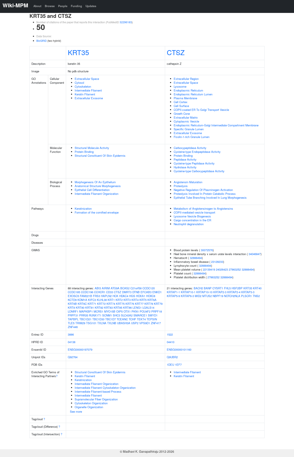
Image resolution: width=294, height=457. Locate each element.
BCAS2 (125, 288)
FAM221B (86, 296)
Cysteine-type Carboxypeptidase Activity (199, 171)
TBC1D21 (85, 319)
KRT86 (127, 307)
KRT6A (151, 300)
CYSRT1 (217, 288)
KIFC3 (92, 300)
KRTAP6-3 (187, 296)
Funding (76, 6)
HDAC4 (123, 296)
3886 (71, 334)
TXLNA (101, 323)
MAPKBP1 (86, 311)
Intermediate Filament (88, 90)
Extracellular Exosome (89, 98)
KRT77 (139, 304)
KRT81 (89, 307)
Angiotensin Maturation (188, 182)
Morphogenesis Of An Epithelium (95, 182)
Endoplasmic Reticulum (188, 90)
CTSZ (176, 52)
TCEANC (122, 319)
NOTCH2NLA (232, 296)
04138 (71, 342)
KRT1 (111, 300)
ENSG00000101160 (179, 349)
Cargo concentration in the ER (192, 220)
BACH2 (198, 288)
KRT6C (82, 304)
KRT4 (135, 300)
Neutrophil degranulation (189, 224)
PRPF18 (156, 311)
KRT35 (78, 52)
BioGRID (41, 40)
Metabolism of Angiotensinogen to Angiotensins (203, 208)
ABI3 (98, 288)
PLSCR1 (246, 296)
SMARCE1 (140, 315)
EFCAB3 (146, 292)
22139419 (209, 269)
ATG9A (115, 288)
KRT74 (111, 304)
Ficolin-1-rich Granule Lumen (191, 137)
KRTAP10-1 (188, 292)
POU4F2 (145, 311)
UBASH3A (123, 323)
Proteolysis (181, 186)
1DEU (170, 365)
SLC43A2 (127, 315)
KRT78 (148, 304)
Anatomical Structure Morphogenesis (98, 186)
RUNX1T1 (95, 315)
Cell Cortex (180, 102)
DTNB (136, 292)
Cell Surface (181, 106)
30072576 (207, 250)
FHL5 (227, 288)
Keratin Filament (85, 94)
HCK (115, 296)
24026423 (222, 269)
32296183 (126, 22)
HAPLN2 (106, 296)
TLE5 (71, 323)
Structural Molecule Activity (92, 148)
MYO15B (109, 311)
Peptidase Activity (185, 159)
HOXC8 (150, 296)
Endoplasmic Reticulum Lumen (193, 94)
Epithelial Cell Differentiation (92, 190)
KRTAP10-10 (204, 292)
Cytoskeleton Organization (91, 403)
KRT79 (158, 304)
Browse (50, 6)
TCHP (132, 319)
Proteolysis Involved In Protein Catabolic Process (205, 194)
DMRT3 (127, 292)
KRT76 (129, 304)
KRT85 (118, 307)
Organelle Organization (89, 407)
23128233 (217, 262)
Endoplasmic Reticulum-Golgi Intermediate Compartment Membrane (216, 125)
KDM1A (82, 300)
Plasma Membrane (185, 98)
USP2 (134, 323)
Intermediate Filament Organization (96, 194)
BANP (208, 288)
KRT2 (119, 300)
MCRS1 (98, 311)
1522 (170, 334)
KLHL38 (102, 300)
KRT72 (101, 304)
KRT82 (99, 307)
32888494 (196, 258)
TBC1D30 (98, 319)
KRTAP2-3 (219, 292)
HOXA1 (140, 296)
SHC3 (116, 315)
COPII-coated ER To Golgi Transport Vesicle (201, 110)
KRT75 (120, 304)
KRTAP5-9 (173, 296)
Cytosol (79, 83)
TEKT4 (141, 319)
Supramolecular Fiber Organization (96, 399)
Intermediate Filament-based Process (98, 391)
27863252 (235, 269)
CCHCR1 (99, 292)
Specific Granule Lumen (189, 129)
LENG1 (137, 307)
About (37, 6)
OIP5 (119, 311)
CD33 (109, 292)
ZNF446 (73, 327)
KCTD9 (72, 300)
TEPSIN (152, 319)
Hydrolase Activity (185, 167)
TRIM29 (80, 323)
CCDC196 (87, 292)
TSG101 (91, 323)
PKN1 (135, 311)
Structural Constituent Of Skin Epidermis (100, 155)
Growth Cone (182, 114)
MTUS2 (207, 296)
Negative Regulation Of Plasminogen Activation (203, 190)
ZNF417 (156, 323)
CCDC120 (148, 288)
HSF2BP (237, 288)
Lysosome (180, 86)
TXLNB (111, 323)
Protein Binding (84, 152)
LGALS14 (148, 307)
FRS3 (96, 296)
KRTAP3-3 (247, 292)
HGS (132, 296)
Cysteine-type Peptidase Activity (194, 163)
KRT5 (143, 300)
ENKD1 (157, 292)
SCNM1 (107, 315)
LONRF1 (73, 311)
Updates (90, 6)
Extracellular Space (87, 79)
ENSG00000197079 (80, 349)
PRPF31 (73, 315)
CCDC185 (74, 292)
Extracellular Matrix (186, 117)
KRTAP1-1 (173, 292)
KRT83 (108, 307)
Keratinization (83, 208)
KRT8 (71, 307)
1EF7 (178, 365)
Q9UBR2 (172, 357)
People (62, 6)
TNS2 (256, 296)
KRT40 (257, 288)
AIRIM (106, 288)
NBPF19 (218, 296)
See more (76, 411)
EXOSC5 (73, 296)
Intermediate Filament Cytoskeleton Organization (105, 388)
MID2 (198, 296)
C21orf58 (136, 288)
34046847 (255, 254)
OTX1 (127, 311)
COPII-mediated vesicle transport (194, 212)
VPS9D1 (144, 323)
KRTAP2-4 (233, 292)
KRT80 (80, 307)
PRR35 (83, 315)
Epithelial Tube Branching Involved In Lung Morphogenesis (210, 197)
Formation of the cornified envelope (97, 212)
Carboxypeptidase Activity (190, 148)
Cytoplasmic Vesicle (186, 121)
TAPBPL (73, 319)
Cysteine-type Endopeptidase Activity (197, 152)
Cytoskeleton (83, 86)
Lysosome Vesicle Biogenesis (192, 216)
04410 (170, 342)
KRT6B (72, 304)
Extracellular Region (186, 79)
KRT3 (127, 300)
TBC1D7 (110, 319)
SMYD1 (153, 315)
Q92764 (72, 357)
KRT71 (92, 304)
